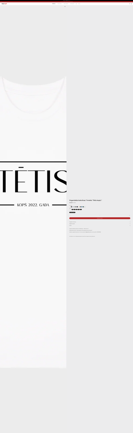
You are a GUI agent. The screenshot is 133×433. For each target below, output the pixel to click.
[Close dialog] (74, 210)
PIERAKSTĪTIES (66, 219)
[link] (62, 221)
